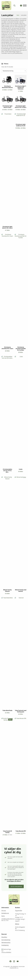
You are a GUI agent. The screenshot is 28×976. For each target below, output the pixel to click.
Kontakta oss (5, 913)
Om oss (3, 910)
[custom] (10, 961)
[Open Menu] (25, 5)
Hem (18, 15)
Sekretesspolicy (5, 942)
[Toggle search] (14, 5)
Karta (3, 916)
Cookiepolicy (5, 945)
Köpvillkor (4, 937)
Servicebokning (5, 940)
